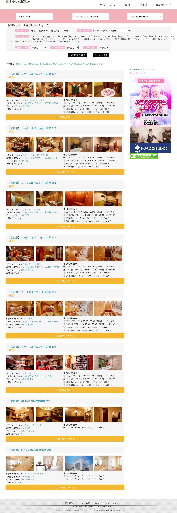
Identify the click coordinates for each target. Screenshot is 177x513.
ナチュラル (38, 473)
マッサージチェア (65, 41)
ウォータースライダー (72, 39)
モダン (25, 100)
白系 (23, 160)
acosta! (115, 503)
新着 (34, 36)
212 (47, 401)
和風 (42, 100)
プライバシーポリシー (103, 507)
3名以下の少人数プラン (47, 36)
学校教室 (86, 39)
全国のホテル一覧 (163, 4)
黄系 (31, 379)
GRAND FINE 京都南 (33, 401)
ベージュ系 (29, 431)
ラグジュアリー (39, 425)
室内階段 (35, 39)
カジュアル (33, 373)
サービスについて (107, 4)
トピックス (128, 4)
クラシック (27, 425)
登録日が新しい (81, 63)
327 (54, 73)
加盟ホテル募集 (76, 507)
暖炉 (117, 39)
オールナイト (85, 36)
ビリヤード (109, 39)
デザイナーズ (34, 100)
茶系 (27, 106)
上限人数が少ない (48, 63)
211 (54, 292)
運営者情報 (89, 507)
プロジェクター (164, 39)
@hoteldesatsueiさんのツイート (142, 69)
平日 (97, 30)
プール (159, 36)
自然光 (107, 36)
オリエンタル (34, 155)
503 (49, 449)
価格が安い (21, 63)
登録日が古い (96, 63)
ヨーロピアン (28, 473)
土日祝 (104, 30)
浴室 (172, 36)
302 (54, 182)
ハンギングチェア (134, 36)
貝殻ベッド (26, 41)
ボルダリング (47, 39)
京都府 (14, 73)
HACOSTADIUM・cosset (101, 503)
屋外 (114, 36)
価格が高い (33, 63)
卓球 (154, 39)
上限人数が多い (65, 63)
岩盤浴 (152, 36)
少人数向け (63, 36)
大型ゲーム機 (97, 39)
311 (54, 237)
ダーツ (147, 39)
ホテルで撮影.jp (107, 510)
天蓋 (166, 36)
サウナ (76, 41)
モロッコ (44, 155)
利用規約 (144, 4)
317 (54, 128)
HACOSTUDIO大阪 (83, 503)
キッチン (57, 39)
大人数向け (74, 36)
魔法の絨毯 (126, 39)
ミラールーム (38, 41)
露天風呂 (122, 36)
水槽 (145, 36)
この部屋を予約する (65, 117)
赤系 (23, 106)
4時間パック (97, 36)
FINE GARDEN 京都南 (33, 449)
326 (54, 346)
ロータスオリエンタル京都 (36, 73)
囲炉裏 (17, 41)
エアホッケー (137, 39)
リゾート (32, 209)
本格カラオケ (51, 41)
